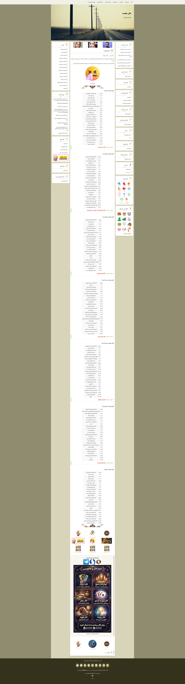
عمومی (105, 653)
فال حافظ (127, 2)
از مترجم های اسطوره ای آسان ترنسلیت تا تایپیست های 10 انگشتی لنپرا (61, 128)
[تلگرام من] (103, 665)
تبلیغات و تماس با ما (91, 2)
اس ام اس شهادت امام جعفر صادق (124, 60)
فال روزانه (115, 2)
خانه (132, 2)
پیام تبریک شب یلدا (63, 153)
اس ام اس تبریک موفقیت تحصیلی (124, 66)
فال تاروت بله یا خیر (63, 85)
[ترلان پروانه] (92, 45)
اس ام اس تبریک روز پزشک (125, 49)
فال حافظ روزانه (64, 147)
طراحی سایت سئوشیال (62, 133)
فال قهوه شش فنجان (127, 103)
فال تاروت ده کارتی (63, 76)
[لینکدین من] (77, 665)
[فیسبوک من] (100, 665)
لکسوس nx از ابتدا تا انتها (62, 106)
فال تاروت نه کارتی (63, 73)
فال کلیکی (129, 148)
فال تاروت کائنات (63, 55)
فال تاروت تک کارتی (63, 58)
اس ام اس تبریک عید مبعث (125, 52)
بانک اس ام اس (108, 2)
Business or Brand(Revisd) (63, 103)
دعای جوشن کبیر (127, 135)
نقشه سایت (87, 673)
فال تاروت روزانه (64, 49)
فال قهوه (129, 97)
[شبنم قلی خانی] (78, 45)
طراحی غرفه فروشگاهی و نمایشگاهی (63, 123)
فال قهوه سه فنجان (127, 100)
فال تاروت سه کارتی (63, 61)
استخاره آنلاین (100, 2)
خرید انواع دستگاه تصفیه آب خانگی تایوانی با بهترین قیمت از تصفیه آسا (60, 99)
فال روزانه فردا (64, 181)
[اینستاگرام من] (96, 665)
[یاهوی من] (107, 665)
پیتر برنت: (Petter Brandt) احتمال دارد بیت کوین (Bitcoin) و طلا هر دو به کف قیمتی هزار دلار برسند (61, 110)
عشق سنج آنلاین (127, 159)
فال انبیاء (129, 87)
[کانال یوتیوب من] (81, 665)
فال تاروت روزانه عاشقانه (62, 82)
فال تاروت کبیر (64, 52)
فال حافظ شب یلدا (63, 150)
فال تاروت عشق (64, 79)
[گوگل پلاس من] (85, 665)
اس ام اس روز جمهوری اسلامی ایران (124, 63)
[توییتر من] (88, 665)
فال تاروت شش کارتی (63, 70)
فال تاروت (121, 2)
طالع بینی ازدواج (128, 124)
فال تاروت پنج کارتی (63, 67)
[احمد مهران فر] (107, 45)
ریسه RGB (128, 169)
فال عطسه (126, 13)
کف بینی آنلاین (128, 114)
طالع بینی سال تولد (127, 234)
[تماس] (92, 665)
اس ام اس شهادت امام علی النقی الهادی (125, 56)
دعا (130, 138)
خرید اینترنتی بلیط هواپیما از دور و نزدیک (61, 119)
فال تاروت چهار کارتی (63, 64)
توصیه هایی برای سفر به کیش (61, 115)
